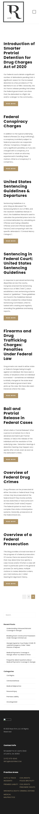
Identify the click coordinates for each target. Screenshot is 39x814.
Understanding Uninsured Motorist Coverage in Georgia (19, 629)
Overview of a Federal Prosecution (18, 539)
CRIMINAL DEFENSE (27, 791)
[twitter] (7, 736)
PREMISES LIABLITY (11, 784)
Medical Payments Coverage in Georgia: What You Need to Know (19, 654)
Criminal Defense (13, 681)
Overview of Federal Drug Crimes (17, 477)
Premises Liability (13, 697)
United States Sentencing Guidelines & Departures (17, 188)
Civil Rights (10, 675)
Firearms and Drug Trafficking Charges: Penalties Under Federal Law (18, 344)
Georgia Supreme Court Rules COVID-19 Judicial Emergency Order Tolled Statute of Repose (21, 645)
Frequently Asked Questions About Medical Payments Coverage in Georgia (21, 661)
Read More (11, 104)
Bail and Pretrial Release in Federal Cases (18, 415)
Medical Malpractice (14, 686)
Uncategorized (12, 702)
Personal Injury (12, 691)
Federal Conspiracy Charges (16, 121)
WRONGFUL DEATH (11, 791)
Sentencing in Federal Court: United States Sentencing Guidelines (18, 263)
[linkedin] (4, 736)
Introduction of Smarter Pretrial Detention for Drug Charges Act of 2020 (19, 55)
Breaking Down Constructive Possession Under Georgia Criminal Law (21, 637)
